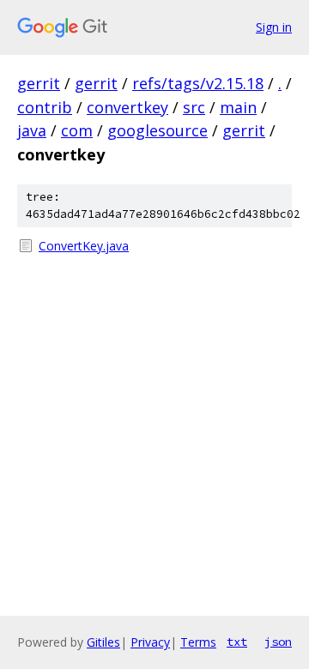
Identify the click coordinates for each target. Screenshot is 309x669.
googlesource (157, 130)
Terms (198, 642)
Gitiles (103, 642)
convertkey (127, 107)
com (77, 130)
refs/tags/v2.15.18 (198, 83)
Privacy (150, 642)
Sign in (274, 27)
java (31, 130)
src (194, 107)
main (238, 107)
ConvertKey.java (84, 246)
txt (237, 641)
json (278, 641)
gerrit (38, 83)
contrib (44, 107)
